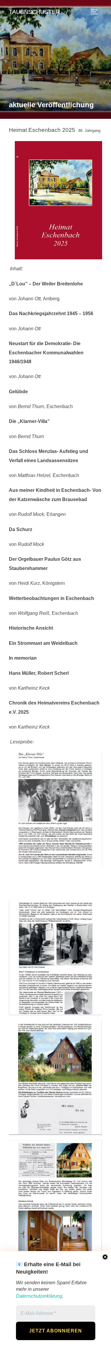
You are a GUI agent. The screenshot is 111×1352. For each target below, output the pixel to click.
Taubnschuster (34, 12)
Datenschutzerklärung (39, 1296)
